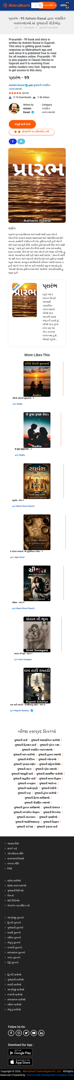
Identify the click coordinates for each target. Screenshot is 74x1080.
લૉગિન (64, 5)
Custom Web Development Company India (49, 1075)
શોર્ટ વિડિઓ (13, 900)
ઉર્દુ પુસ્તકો (12, 962)
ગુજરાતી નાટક (24, 768)
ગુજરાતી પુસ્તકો (15, 927)
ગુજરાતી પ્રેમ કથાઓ (46, 768)
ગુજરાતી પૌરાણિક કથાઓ (37, 802)
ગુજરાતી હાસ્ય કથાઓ (49, 754)
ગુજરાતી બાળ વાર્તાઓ (24, 754)
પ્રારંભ (50, 286)
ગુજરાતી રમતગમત (26, 817)
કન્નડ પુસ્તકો (13, 957)
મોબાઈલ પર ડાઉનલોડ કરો (35, 131)
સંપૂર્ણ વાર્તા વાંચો (22, 124)
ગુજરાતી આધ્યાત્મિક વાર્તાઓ (45, 740)
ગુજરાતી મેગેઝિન (26, 759)
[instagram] (19, 1033)
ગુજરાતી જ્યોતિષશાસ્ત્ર (27, 821)
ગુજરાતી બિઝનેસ (52, 812)
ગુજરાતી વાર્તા (20, 740)
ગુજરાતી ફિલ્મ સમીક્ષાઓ (37, 797)
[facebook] (11, 1033)
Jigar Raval (19, 557)
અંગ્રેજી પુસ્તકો (15, 917)
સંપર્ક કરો (12, 848)
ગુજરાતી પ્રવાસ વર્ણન (24, 764)
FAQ (9, 868)
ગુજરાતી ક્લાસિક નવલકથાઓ (37, 749)
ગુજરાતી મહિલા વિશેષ (50, 764)
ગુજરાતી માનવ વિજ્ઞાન (50, 778)
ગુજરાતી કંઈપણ (25, 826)
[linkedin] (41, 1033)
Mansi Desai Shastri (25, 506)
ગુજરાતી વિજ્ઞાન (51, 821)
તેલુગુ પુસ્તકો (13, 942)
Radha (19, 404)
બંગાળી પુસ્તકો (14, 947)
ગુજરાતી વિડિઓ (15, 890)
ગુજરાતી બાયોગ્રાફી (28, 788)
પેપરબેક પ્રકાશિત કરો (18, 905)
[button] (40, 5)
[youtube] (34, 1033)
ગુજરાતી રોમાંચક (51, 807)
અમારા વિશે (13, 843)
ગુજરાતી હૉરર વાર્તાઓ (45, 793)
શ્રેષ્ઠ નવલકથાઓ (16, 885)
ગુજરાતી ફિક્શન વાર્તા (25, 744)
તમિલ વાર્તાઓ (14, 1004)
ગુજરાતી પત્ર (24, 793)
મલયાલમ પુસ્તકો (16, 952)
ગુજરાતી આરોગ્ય (47, 783)
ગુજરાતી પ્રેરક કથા (49, 744)
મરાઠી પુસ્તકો (14, 932)
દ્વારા (15, 404)
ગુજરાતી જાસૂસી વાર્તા (22, 773)
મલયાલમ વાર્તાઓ (16, 999)
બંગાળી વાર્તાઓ (14, 994)
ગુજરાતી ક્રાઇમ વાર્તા (47, 826)
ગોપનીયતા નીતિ (15, 853)
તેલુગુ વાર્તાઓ (14, 1009)
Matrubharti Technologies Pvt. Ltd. (42, 1071)
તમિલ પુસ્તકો (14, 937)
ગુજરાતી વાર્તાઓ (15, 979)
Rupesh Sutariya (22, 710)
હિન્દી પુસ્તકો (14, 922)
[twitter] (26, 1033)
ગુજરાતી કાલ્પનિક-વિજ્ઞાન (26, 812)
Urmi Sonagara (25, 659)
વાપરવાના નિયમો (16, 858)
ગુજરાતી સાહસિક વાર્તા (24, 778)
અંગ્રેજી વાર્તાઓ (15, 989)
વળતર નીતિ (13, 863)
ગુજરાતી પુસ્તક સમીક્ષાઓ (27, 807)
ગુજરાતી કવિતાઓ (47, 759)
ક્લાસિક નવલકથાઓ (48, 110)
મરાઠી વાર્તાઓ (14, 984)
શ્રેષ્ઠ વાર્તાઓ (14, 880)
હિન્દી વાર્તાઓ (14, 974)
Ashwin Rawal (17, 85)
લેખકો (10, 895)
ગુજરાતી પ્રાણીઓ (48, 817)
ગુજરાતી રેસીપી (48, 788)
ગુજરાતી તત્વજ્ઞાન (27, 783)
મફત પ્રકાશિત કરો (48, 5)
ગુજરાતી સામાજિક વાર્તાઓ (49, 773)
